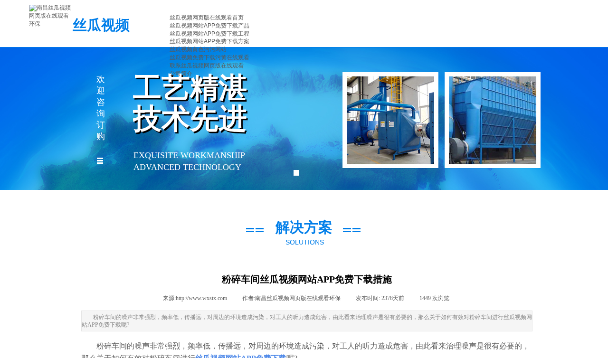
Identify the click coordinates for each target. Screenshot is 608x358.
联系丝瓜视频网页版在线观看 (207, 65)
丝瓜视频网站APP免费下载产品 (209, 25)
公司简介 (181, 73)
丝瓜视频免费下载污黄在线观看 (209, 57)
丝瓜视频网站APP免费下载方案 (209, 41)
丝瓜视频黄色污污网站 (198, 49)
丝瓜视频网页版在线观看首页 (207, 17)
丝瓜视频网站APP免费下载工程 (209, 33)
